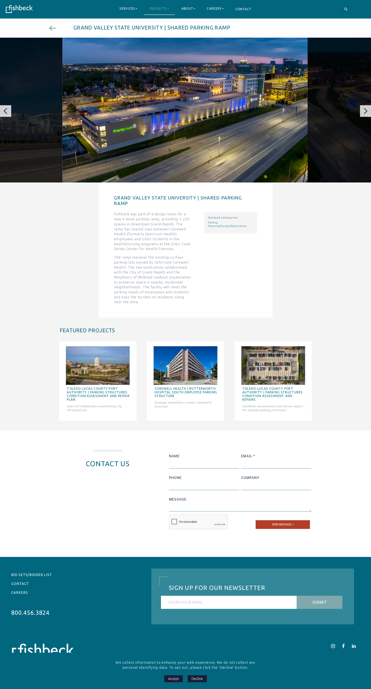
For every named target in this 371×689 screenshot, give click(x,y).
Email (246, 456)
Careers (19, 592)
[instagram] (333, 646)
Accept (173, 679)
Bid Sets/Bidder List (31, 575)
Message (177, 499)
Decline (197, 679)
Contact (243, 9)
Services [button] (127, 8)
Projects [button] (158, 8)
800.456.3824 (30, 612)
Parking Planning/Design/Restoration (227, 224)
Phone (175, 478)
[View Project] (55, 28)
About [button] (187, 8)
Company (250, 478)
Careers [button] (214, 8)
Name (174, 456)
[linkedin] (354, 646)
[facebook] (343, 646)
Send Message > (283, 524)
